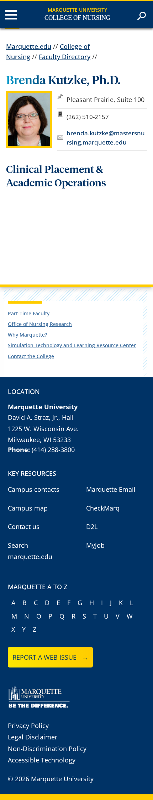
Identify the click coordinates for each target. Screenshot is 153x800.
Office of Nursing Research (40, 324)
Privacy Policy (28, 725)
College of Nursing (77, 18)
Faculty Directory (64, 56)
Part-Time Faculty (28, 313)
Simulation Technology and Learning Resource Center (72, 345)
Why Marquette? (27, 334)
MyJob (95, 545)
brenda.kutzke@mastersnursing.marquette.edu (106, 137)
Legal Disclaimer (32, 737)
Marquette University (77, 9)
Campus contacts (33, 489)
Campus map (28, 508)
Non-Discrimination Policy (47, 748)
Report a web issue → (50, 657)
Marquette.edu (28, 46)
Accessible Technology (41, 760)
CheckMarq (103, 508)
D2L (91, 526)
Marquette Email (111, 489)
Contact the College (31, 356)
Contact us (23, 526)
